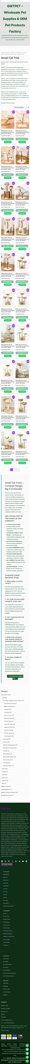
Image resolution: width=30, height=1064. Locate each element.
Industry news (6, 927)
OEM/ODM (5, 983)
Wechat (3, 1014)
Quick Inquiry (7, 142)
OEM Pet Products (5, 52)
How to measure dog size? (9, 973)
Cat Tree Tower (7, 721)
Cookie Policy (6, 942)
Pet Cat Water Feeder (8, 756)
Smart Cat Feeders (7, 765)
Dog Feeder (6, 885)
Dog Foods (5, 880)
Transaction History (7, 930)
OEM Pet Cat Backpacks (9, 745)
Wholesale (5, 986)
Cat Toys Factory (13, 1046)
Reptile (3, 774)
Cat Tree (6, 709)
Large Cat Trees (8, 727)
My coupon (5, 967)
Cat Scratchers (7, 736)
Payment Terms (5, 1030)
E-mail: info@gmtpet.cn (6, 1020)
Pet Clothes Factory (15, 1047)
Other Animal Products (8, 906)
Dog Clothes (6, 874)
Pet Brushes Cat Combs (8, 748)
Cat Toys (5, 742)
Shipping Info (4, 1011)
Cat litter (5, 751)
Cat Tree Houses (8, 733)
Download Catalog (5, 1008)
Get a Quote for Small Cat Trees (16, 677)
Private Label (6, 989)
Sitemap (3, 1044)
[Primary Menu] (15, 43)
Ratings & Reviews (7, 933)
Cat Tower (6, 712)
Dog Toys (5, 877)
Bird (3, 783)
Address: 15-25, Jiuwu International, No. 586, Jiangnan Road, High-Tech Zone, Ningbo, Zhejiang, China (14, 1026)
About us (5, 913)
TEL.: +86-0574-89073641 (7, 1022)
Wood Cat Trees (8, 718)
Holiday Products (5, 786)
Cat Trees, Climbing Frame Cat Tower (12, 700)
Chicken (4, 780)
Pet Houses (6, 903)
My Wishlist (5, 961)
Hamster (4, 771)
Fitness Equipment (5, 789)
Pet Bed (5, 897)
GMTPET (9, 1044)
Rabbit (3, 777)
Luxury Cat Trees (8, 724)
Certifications (6, 922)
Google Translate (8, 864)
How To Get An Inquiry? (8, 976)
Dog (3, 768)
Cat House (5, 739)
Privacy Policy (6, 939)
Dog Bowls (5, 883)
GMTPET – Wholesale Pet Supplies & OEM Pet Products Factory (15, 18)
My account (6, 958)
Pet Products (18, 52)
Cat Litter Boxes (7, 759)
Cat (23, 52)
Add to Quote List (7, 139)
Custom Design (6, 992)
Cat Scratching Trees (9, 703)
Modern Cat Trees (8, 706)
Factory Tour (6, 916)
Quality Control (6, 919)
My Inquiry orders (7, 964)
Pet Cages (5, 900)
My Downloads (6, 970)
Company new (6, 925)
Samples (5, 994)
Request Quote (4, 1005)
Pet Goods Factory (23, 1046)
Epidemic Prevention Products (8, 792)
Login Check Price (5, 135)
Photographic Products (6, 795)
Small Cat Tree (7, 730)
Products (12, 52)
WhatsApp (3, 1017)
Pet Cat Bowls (6, 753)
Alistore (15, 1044)
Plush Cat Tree (7, 715)
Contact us (5, 945)
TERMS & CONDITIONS (8, 936)
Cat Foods (5, 762)
